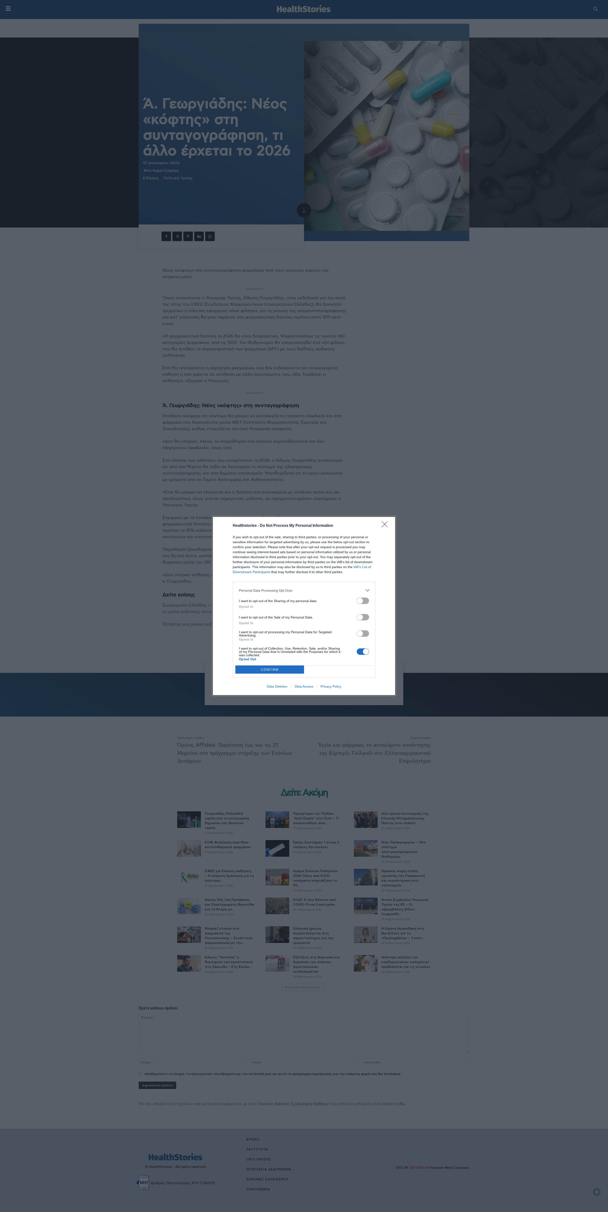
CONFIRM (270, 669)
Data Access (304, 686)
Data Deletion (277, 686)
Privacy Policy (331, 686)
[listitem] (304, 590)
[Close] (386, 525)
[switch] (363, 601)
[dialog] (304, 606)
